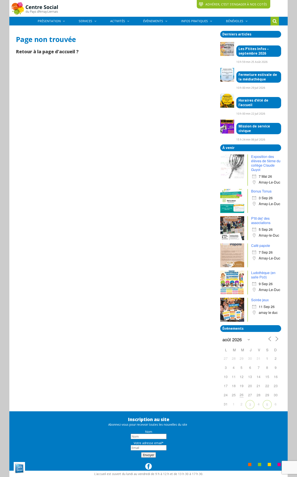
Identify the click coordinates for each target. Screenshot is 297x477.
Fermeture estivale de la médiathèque (258, 77)
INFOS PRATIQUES (194, 21)
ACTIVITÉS (117, 21)
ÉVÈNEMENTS (153, 21)
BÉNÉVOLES (234, 21)
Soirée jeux (260, 299)
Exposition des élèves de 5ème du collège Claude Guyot (265, 163)
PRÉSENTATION (49, 21)
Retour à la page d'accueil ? (47, 52)
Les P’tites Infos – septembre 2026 (254, 51)
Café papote (260, 245)
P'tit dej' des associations (260, 220)
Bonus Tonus (261, 191)
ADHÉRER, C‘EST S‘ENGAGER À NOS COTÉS (236, 4)
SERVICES (85, 21)
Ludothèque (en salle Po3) (263, 275)
